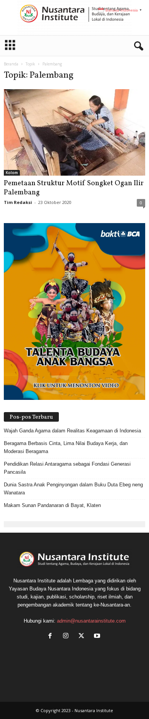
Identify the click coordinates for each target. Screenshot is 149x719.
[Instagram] (67, 636)
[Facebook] (52, 636)
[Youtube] (98, 636)
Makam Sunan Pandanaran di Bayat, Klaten (52, 505)
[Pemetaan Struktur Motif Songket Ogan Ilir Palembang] (74, 132)
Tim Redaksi (18, 202)
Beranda (11, 64)
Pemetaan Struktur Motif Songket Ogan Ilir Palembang (74, 187)
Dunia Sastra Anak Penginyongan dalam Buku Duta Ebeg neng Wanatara (73, 489)
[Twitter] (83, 636)
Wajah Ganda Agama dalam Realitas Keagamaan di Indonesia (72, 431)
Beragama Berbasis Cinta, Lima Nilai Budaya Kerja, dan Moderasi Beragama (66, 447)
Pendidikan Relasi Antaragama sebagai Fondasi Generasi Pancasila (67, 468)
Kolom (12, 172)
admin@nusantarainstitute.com (91, 621)
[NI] (74, 17)
